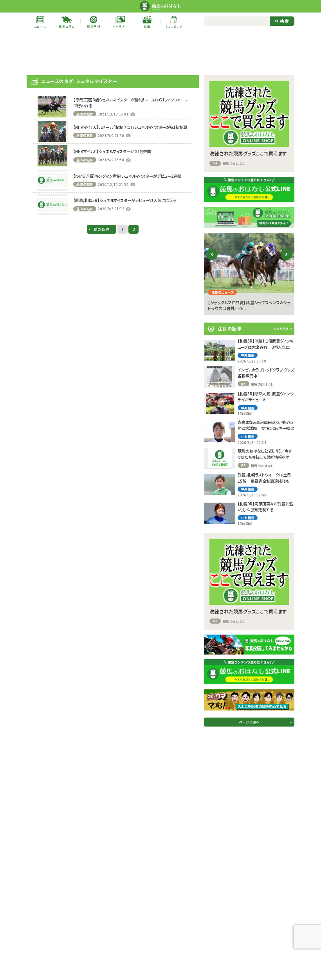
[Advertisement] (160, 52)
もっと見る (281, 328)
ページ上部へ (249, 722)
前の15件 (102, 229)
